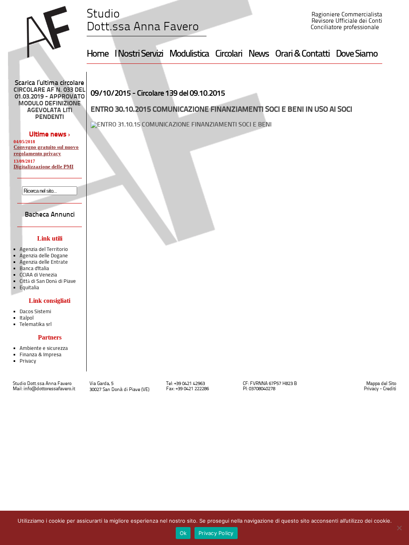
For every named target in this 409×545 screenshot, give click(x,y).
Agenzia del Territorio (44, 249)
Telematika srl (36, 324)
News (258, 54)
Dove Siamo (356, 54)
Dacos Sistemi (35, 311)
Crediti (389, 389)
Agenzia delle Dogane (44, 256)
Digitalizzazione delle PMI (43, 167)
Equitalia (29, 287)
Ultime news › (49, 134)
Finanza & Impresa (41, 354)
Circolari (228, 54)
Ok (183, 533)
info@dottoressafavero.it (49, 389)
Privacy (28, 361)
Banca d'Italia (34, 268)
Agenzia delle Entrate (44, 262)
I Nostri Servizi (139, 54)
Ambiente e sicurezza (44, 348)
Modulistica (189, 54)
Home (97, 54)
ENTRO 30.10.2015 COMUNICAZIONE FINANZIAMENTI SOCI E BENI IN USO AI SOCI (221, 110)
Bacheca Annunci (50, 214)
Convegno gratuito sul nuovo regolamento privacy (46, 150)
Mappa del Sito (381, 383)
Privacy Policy (216, 533)
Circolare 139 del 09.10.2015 (181, 94)
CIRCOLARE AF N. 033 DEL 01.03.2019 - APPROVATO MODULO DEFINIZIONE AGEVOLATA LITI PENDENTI (49, 103)
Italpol (27, 318)
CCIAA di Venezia (38, 275)
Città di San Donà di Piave (48, 281)
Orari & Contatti (302, 54)
